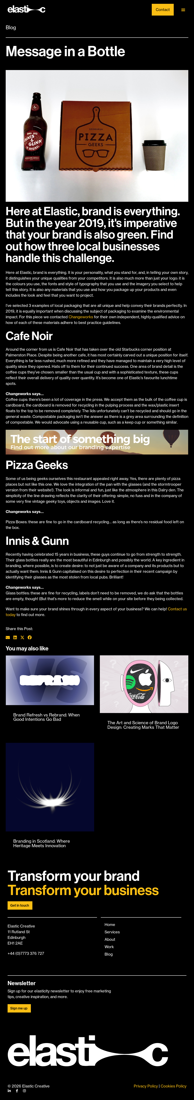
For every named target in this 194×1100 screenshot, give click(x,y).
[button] (183, 10)
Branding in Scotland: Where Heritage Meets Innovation (41, 843)
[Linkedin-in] (9, 1090)
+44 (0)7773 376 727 (26, 953)
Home (110, 924)
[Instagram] (24, 1090)
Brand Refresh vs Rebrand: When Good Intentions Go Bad (46, 717)
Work (109, 946)
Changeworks (81, 316)
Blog (11, 27)
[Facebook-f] (17, 1090)
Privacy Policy (146, 1086)
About (110, 939)
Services (112, 932)
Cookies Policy (173, 1086)
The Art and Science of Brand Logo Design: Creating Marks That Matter (143, 725)
